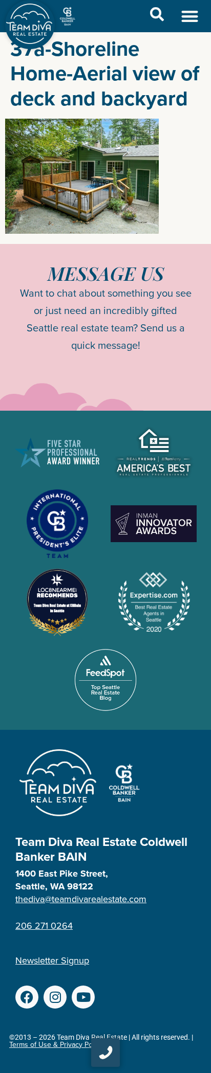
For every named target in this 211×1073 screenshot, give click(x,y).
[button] (190, 16)
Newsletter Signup (52, 960)
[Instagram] (55, 997)
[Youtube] (83, 997)
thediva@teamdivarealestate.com (80, 899)
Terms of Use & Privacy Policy (56, 1044)
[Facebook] (26, 997)
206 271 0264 (44, 925)
